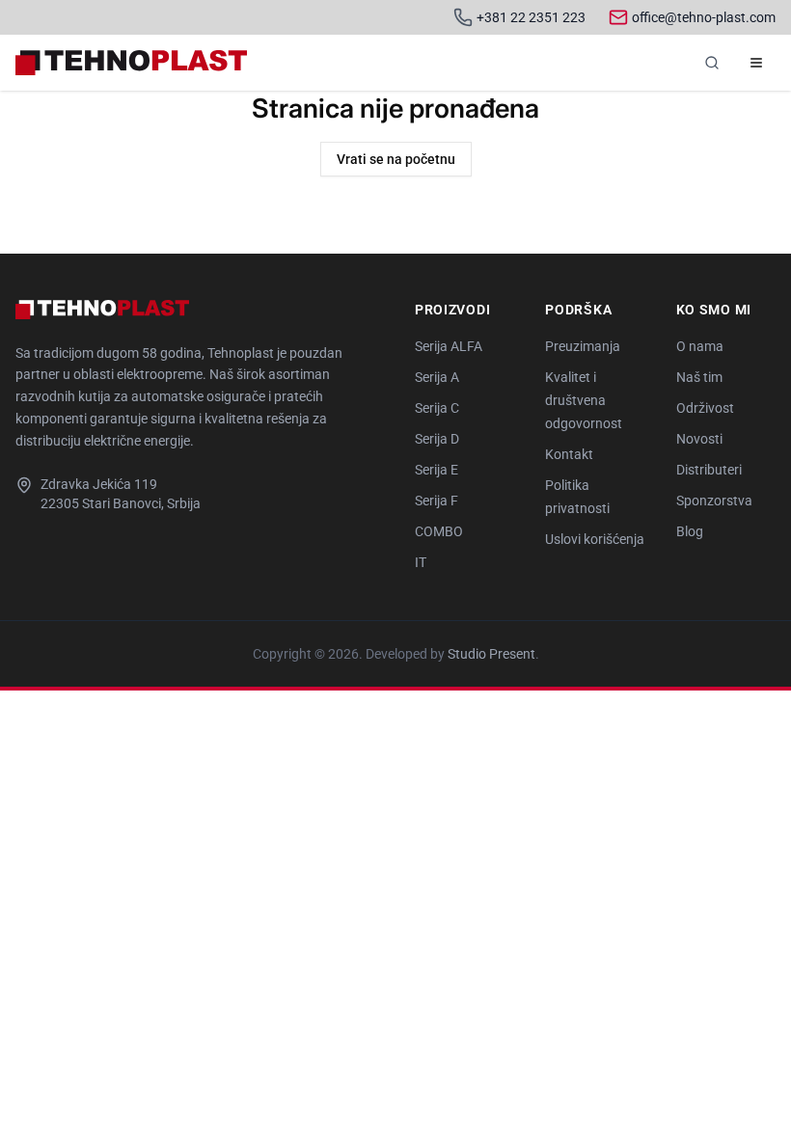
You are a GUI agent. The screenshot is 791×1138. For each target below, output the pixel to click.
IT (420, 562)
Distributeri (709, 469)
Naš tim (699, 377)
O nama (699, 346)
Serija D (437, 439)
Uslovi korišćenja (594, 539)
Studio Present (491, 654)
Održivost (705, 408)
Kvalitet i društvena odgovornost (583, 400)
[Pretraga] (712, 62)
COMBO (439, 531)
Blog (689, 531)
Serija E (436, 469)
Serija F (436, 500)
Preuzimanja (582, 346)
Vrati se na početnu (396, 159)
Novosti (699, 439)
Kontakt (569, 454)
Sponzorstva (714, 500)
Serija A (437, 377)
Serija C (437, 408)
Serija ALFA (448, 346)
